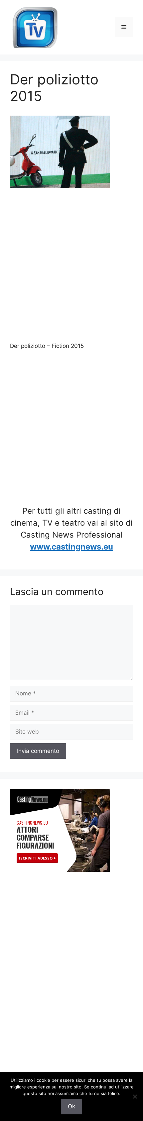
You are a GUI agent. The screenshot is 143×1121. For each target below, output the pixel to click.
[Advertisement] (71, 270)
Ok (71, 1106)
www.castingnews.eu (71, 547)
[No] (134, 1096)
